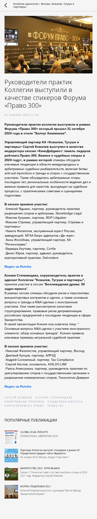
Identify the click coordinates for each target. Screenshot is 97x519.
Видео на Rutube (18, 266)
